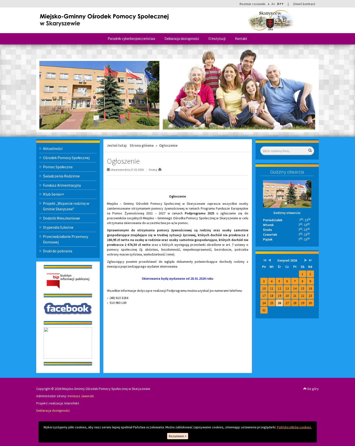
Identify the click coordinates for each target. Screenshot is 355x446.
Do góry (313, 389)
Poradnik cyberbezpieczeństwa (131, 38)
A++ (280, 3)
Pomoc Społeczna (57, 166)
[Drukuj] (162, 169)
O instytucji (217, 38)
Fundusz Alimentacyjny (62, 185)
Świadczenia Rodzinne (61, 176)
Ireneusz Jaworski (81, 396)
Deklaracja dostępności (181, 38)
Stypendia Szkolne (58, 227)
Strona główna (142, 145)
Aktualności (53, 148)
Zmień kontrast (304, 4)
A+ (273, 4)
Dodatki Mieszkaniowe (61, 218)
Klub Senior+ (53, 194)
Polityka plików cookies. (294, 427)
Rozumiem (177, 436)
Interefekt (71, 403)
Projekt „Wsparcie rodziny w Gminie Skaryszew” (66, 206)
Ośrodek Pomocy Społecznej (66, 157)
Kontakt (241, 38)
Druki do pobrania (57, 251)
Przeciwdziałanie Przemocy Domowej (65, 239)
